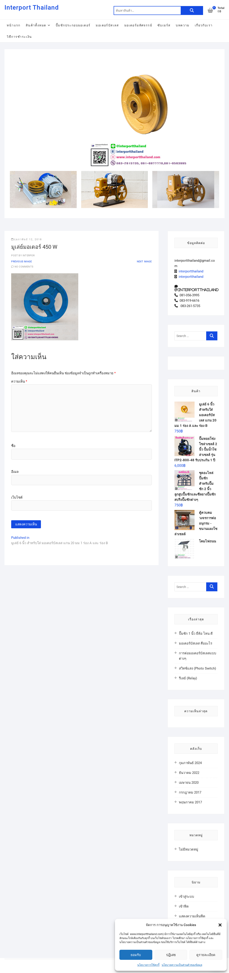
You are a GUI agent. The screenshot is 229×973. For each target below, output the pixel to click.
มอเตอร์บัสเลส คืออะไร (195, 643)
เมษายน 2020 (189, 783)
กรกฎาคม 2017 (190, 792)
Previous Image (21, 261)
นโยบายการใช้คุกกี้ (148, 965)
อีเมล (15, 472)
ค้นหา (192, 10)
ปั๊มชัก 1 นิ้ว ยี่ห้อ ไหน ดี (196, 634)
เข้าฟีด (184, 906)
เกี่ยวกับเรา (204, 25)
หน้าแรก (13, 25)
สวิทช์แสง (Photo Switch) (197, 668)
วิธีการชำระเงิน (19, 36)
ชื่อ (13, 446)
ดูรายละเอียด (205, 955)
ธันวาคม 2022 (189, 773)
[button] (220, 925)
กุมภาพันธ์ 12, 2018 (28, 239)
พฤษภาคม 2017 (190, 802)
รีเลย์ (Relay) (188, 678)
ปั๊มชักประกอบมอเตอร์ (73, 25)
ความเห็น (19, 381)
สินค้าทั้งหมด (36, 25)
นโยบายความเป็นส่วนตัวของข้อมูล (182, 965)
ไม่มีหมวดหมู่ (188, 849)
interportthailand (190, 271)
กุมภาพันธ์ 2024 (190, 763)
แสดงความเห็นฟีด (192, 916)
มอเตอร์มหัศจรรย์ (138, 25)
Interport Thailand (31, 7)
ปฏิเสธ (171, 955)
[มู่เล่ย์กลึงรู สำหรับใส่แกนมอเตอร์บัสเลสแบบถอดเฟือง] (146, 57)
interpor (28, 255)
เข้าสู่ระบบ (186, 897)
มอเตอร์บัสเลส (107, 25)
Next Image (144, 261)
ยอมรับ (136, 955)
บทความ (182, 25)
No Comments (24, 266)
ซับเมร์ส (163, 25)
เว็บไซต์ (17, 497)
